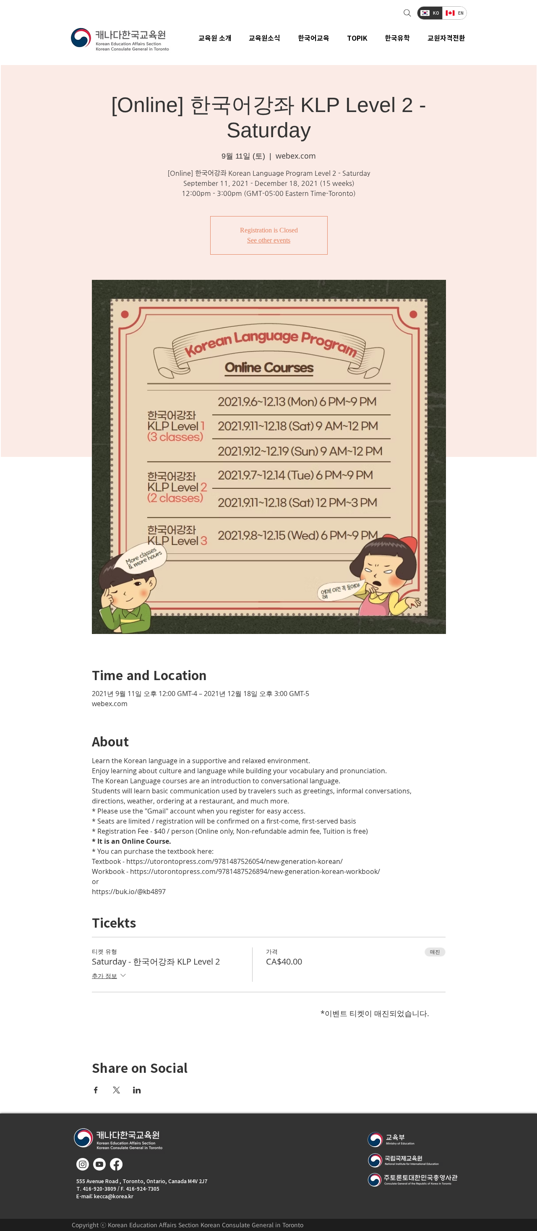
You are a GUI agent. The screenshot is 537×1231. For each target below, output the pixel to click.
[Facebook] (116, 1164)
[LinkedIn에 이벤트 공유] (137, 1090)
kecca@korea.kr (113, 1196)
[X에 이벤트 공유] (116, 1090)
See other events (268, 240)
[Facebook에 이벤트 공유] (96, 1090)
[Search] (406, 13)
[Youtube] (99, 1164)
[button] (264, 38)
